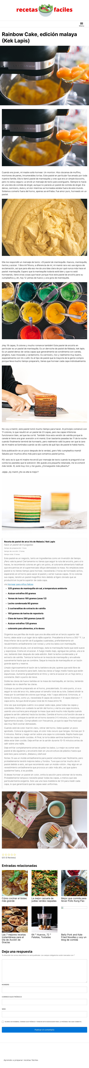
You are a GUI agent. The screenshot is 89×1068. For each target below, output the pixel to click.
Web (4, 1009)
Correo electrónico (12, 997)
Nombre (5, 984)
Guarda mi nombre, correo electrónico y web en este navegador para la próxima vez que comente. (43, 1022)
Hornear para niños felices (20, 584)
